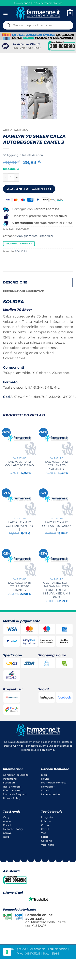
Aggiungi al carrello (29, 189)
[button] (5, 13)
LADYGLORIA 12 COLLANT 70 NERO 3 (19, 526)
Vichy (6, 817)
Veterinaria (47, 844)
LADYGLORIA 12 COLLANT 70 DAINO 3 (19, 465)
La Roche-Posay (13, 828)
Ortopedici (46, 235)
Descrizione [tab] (15, 282)
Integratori (47, 817)
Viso (43, 832)
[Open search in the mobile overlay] (38, 25)
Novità (45, 778)
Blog (44, 774)
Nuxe (6, 836)
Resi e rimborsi (12, 786)
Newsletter (48, 786)
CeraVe (7, 832)
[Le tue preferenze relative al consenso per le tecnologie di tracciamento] (7, 952)
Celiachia (46, 840)
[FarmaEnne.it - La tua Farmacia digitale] (38, 13)
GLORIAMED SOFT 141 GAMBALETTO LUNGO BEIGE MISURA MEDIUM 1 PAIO (56, 590)
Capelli (45, 828)
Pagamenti (10, 778)
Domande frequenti (15, 794)
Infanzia (46, 821)
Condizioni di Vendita (16, 774)
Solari (44, 836)
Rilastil (7, 825)
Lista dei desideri (51, 794)
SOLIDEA (21, 251)
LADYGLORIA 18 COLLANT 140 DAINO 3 (19, 586)
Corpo (45, 825)
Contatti (46, 790)
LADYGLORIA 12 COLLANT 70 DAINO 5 (56, 526)
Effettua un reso (12, 790)
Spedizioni (9, 782)
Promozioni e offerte (53, 782)
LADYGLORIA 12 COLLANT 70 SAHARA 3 (56, 465)
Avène (7, 821)
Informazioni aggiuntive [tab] (23, 291)
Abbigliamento (15, 130)
